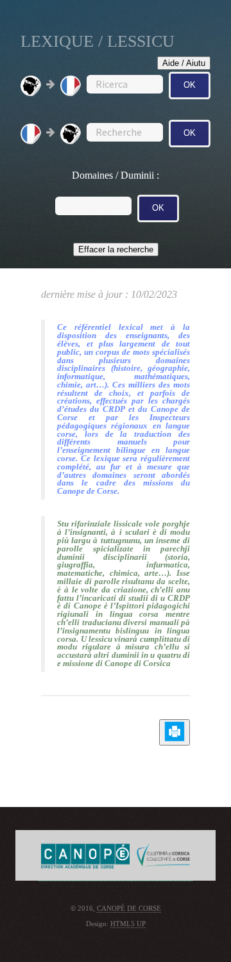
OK (190, 85)
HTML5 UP (128, 923)
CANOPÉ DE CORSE (129, 908)
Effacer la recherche (115, 249)
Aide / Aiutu (183, 63)
